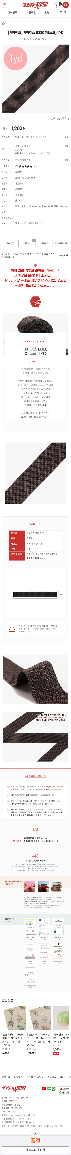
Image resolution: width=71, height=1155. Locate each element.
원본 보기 (48, 253)
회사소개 (6, 1077)
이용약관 (18, 1077)
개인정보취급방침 (35, 1077)
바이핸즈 (19, 172)
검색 (65, 5)
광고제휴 (51, 1077)
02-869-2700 (16, 1108)
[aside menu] (5, 5)
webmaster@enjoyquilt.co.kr (23, 1115)
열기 (35, 1133)
